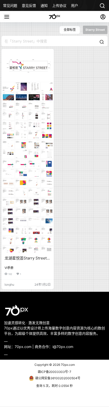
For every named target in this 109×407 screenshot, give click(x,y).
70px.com (67, 365)
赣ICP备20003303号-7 (54, 372)
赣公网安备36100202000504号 (57, 378)
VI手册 (9, 268)
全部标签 (70, 30)
